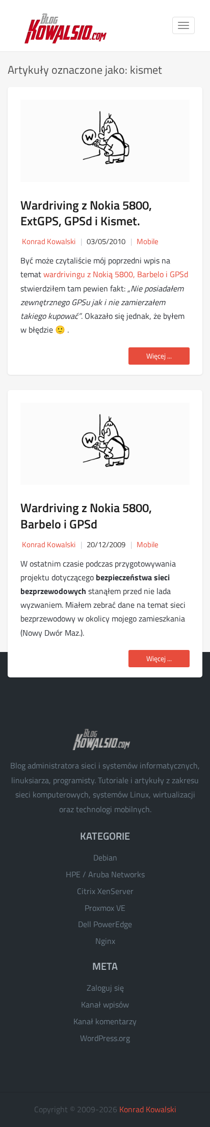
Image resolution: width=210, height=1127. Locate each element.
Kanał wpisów (105, 1004)
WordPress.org (105, 1038)
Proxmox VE (105, 908)
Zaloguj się (105, 988)
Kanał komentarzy (105, 1021)
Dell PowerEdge (105, 924)
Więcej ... (159, 355)
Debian (105, 857)
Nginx (105, 941)
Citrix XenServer (105, 891)
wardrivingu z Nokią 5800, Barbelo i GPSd (115, 274)
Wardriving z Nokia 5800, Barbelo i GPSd (86, 515)
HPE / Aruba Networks (105, 874)
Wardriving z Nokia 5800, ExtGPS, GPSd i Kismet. (86, 213)
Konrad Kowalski (147, 1109)
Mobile (148, 241)
